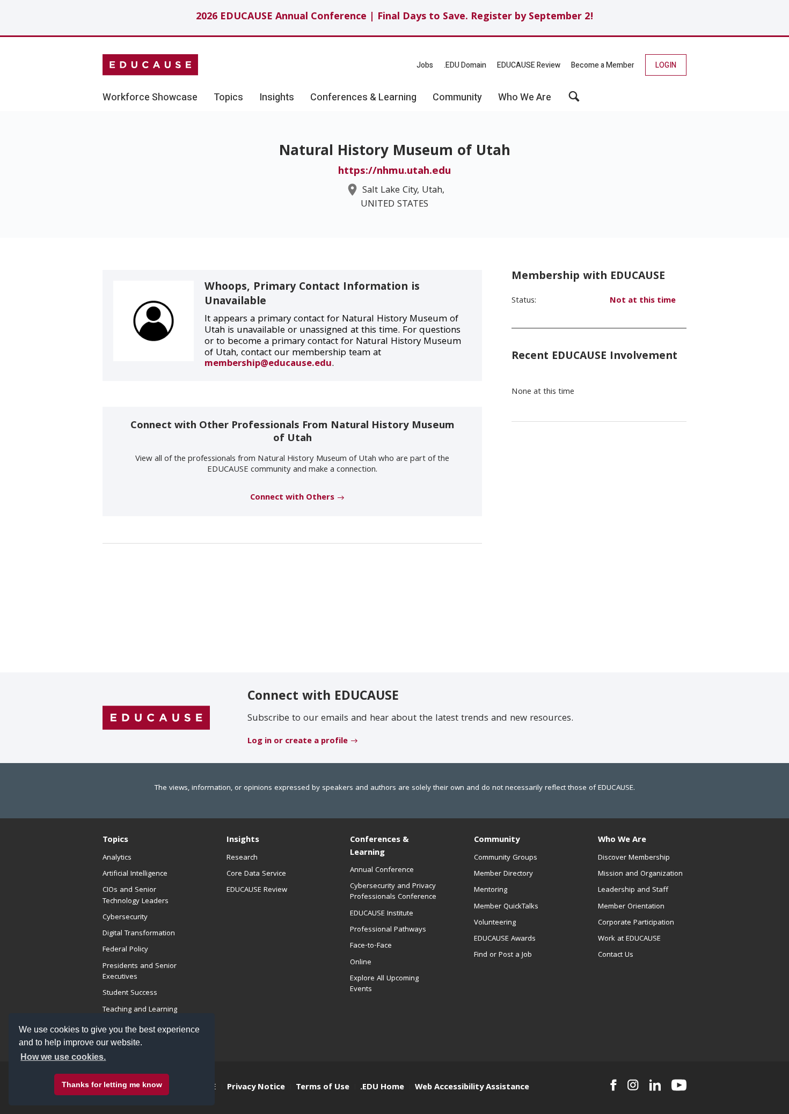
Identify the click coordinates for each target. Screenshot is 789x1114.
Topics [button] (228, 98)
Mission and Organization (640, 874)
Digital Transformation (139, 934)
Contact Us (615, 955)
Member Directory (503, 874)
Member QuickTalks (506, 907)
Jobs (425, 65)
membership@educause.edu (268, 364)
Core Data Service (256, 874)
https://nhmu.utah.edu (394, 171)
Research (242, 858)
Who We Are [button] (524, 98)
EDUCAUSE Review (528, 65)
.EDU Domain (465, 65)
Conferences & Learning (379, 846)
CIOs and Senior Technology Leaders (136, 895)
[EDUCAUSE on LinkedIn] (655, 1085)
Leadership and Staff (633, 890)
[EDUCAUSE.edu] (150, 65)
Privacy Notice (256, 1088)
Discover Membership (634, 858)
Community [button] (457, 98)
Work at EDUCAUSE (629, 939)
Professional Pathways (388, 930)
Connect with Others (292, 498)
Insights (243, 840)
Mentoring (490, 890)
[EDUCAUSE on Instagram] (633, 1085)
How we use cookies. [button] (63, 1056)
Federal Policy (125, 950)
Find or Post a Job (503, 955)
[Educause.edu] (156, 718)
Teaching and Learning (140, 1010)
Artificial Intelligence (135, 874)
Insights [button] (276, 98)
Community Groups (505, 858)
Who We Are (622, 840)
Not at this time (643, 301)
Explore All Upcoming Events (384, 984)
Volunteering (495, 923)
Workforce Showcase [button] (150, 98)
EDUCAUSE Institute (381, 914)
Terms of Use (322, 1088)
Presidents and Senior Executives (140, 972)
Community (497, 840)
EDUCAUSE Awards (505, 939)
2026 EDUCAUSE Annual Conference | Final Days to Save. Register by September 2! (395, 17)
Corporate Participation (636, 923)
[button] (574, 100)
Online (360, 963)
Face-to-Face (371, 946)
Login (665, 65)
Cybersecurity (125, 918)
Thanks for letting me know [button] (112, 1084)
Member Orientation (631, 907)
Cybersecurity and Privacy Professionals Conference (393, 892)
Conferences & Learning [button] (363, 98)
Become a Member (602, 65)
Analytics (117, 858)
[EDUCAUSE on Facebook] (613, 1085)
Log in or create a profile (297, 742)
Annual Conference (382, 870)
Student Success (130, 993)
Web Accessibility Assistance (472, 1088)
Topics (115, 840)
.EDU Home (382, 1088)
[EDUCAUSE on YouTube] (678, 1085)
